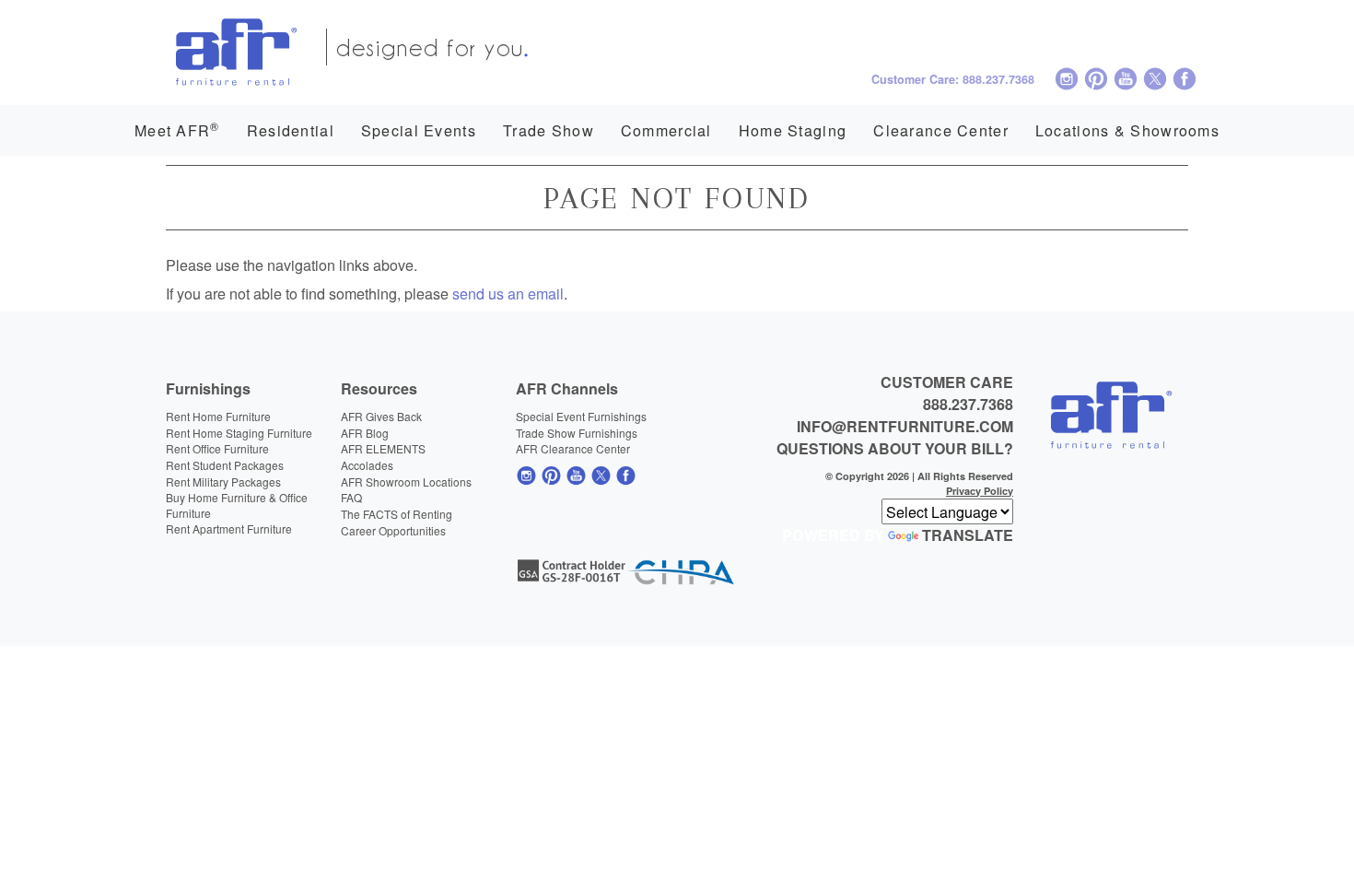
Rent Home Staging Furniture (239, 432)
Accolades (367, 465)
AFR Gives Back (381, 416)
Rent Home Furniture (218, 416)
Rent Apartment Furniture (229, 528)
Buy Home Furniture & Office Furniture (237, 504)
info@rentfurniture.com (905, 426)
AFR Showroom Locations (406, 481)
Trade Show (548, 130)
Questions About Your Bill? (894, 448)
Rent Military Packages (223, 481)
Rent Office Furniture (217, 448)
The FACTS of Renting (396, 514)
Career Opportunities (393, 530)
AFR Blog (365, 432)
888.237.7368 (968, 404)
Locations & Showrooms (1127, 130)
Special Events (418, 130)
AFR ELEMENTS (383, 448)
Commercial (666, 130)
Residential (290, 130)
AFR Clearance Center (573, 448)
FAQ (351, 497)
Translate (967, 535)
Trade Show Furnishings (576, 432)
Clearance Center (941, 130)
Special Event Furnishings (581, 416)
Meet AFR (177, 129)
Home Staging (792, 130)
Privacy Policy (979, 491)
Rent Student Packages (225, 465)
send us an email (508, 293)
